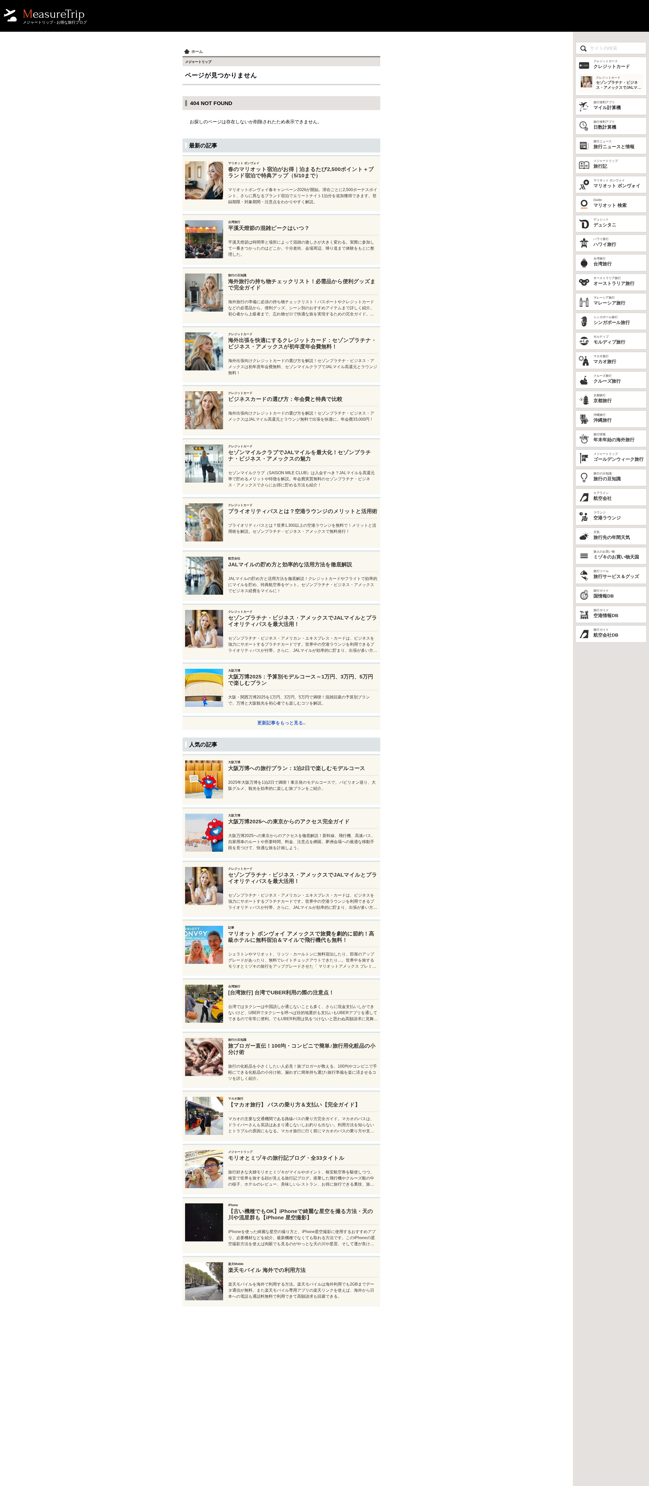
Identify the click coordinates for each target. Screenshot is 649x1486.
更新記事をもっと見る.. (281, 722)
